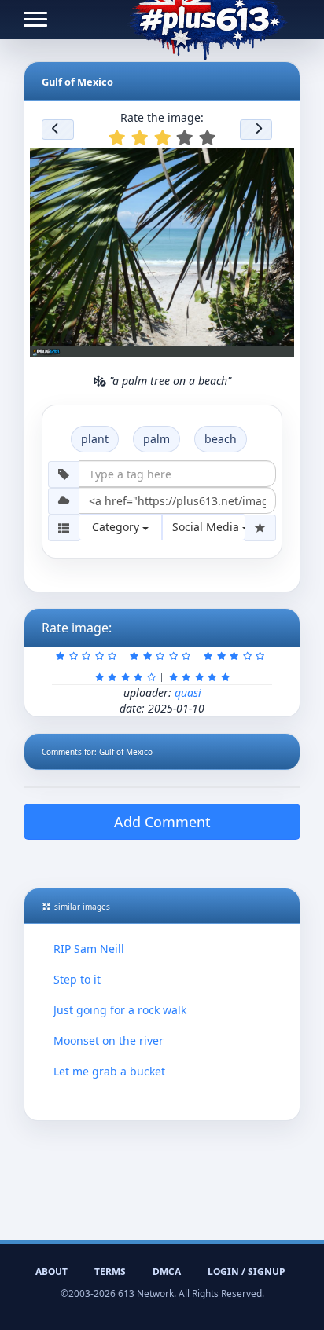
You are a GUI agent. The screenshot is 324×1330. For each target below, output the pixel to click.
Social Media (207, 526)
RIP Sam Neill (88, 948)
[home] (206, 19)
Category (117, 526)
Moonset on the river (108, 1040)
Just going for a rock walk (119, 1009)
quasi (188, 692)
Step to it (77, 979)
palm (156, 438)
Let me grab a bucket (109, 1071)
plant (95, 438)
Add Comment (162, 821)
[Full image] (275, 165)
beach (220, 438)
